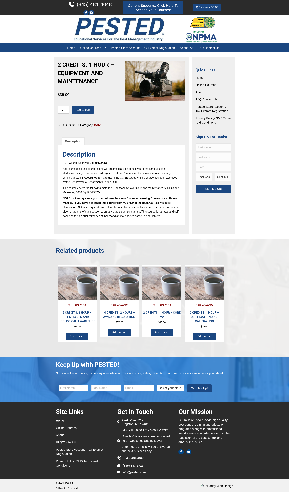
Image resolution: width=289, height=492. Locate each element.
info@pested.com (134, 472)
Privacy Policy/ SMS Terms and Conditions (213, 120)
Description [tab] (73, 141)
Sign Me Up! (213, 188)
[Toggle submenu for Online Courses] (104, 48)
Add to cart (83, 109)
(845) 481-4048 (134, 458)
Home (200, 77)
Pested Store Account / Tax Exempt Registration (212, 109)
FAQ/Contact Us (206, 99)
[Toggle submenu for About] (191, 48)
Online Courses (206, 85)
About (199, 92)
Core (97, 125)
